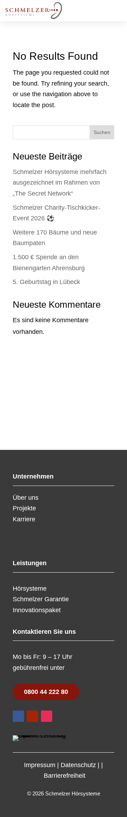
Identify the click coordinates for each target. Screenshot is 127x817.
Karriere (24, 519)
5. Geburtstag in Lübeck (46, 281)
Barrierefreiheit (64, 775)
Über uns (25, 497)
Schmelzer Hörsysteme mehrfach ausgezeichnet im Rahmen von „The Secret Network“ (60, 182)
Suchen (101, 132)
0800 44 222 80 (46, 691)
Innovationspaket (37, 610)
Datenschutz (78, 765)
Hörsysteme (30, 588)
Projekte (24, 508)
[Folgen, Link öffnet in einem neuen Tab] (18, 716)
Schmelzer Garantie (41, 599)
